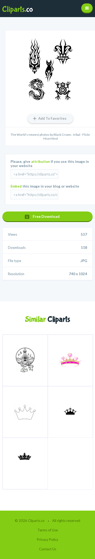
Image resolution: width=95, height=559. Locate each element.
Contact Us (47, 549)
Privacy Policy (47, 539)
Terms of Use (47, 530)
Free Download (46, 216)
